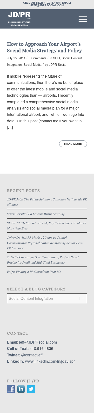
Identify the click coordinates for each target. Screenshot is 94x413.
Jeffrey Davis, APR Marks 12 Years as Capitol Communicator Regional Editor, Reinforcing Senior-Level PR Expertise (45, 242)
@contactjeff (32, 355)
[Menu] (80, 19)
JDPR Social (57, 64)
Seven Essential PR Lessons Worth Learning (36, 213)
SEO (56, 58)
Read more (73, 143)
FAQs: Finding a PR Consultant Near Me (34, 271)
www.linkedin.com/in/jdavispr (50, 361)
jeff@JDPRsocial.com (37, 342)
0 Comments (37, 58)
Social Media (32, 64)
